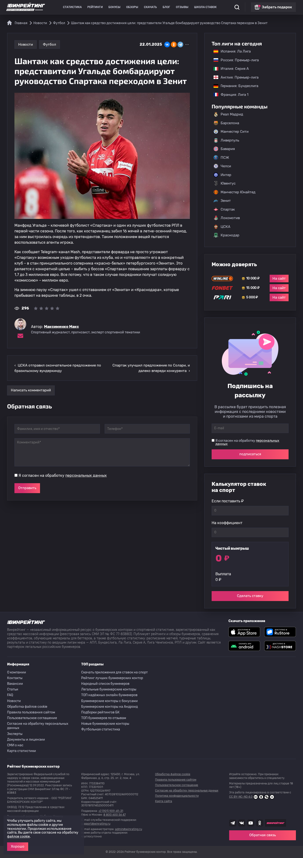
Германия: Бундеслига (237, 86)
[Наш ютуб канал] (250, 823)
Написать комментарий (31, 390)
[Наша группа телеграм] (232, 823)
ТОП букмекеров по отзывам (103, 718)
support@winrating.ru (95, 823)
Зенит (226, 201)
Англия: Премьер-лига (237, 77)
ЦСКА (225, 227)
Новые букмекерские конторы (105, 724)
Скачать (150, 7)
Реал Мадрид (232, 114)
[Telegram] (180, 44)
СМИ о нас (15, 745)
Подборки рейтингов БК (100, 712)
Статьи (12, 689)
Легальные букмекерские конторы (108, 689)
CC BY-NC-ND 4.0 (241, 796)
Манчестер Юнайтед (238, 192)
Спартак (228, 209)
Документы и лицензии (26, 740)
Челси (226, 166)
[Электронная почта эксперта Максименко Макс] (20, 336)
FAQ (10, 695)
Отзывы (182, 7)
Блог (166, 7)
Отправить (27, 488)
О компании (16, 672)
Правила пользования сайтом (31, 712)
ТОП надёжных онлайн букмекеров (109, 695)
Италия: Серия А (232, 68)
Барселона (230, 123)
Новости (25, 44)
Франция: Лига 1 (232, 95)
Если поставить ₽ (228, 501)
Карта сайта (163, 801)
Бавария (228, 149)
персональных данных (86, 475)
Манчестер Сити (235, 131)
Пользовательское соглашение (32, 718)
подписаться (250, 454)
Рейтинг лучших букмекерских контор (112, 678)
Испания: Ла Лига (236, 51)
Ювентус (228, 183)
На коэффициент (227, 523)
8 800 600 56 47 (114, 814)
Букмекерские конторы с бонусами (109, 701)
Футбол (49, 44)
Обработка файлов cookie (27, 707)
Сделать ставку (250, 596)
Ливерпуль (230, 140)
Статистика (72, 7)
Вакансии (15, 684)
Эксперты (14, 734)
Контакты (14, 678)
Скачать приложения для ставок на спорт (114, 672)
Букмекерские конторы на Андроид (109, 707)
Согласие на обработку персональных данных (37, 726)
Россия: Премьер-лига (237, 60)
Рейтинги (95, 7)
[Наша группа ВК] (241, 823)
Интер (226, 175)
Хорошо (17, 846)
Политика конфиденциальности (177, 795)
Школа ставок (205, 7)
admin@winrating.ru (128, 829)
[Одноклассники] (174, 44)
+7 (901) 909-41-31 (110, 811)
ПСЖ (225, 157)
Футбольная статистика (100, 729)
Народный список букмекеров (105, 684)
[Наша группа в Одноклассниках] (259, 823)
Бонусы (114, 7)
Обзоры (132, 7)
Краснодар (230, 235)
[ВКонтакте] (167, 44)
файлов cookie (18, 837)
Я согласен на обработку (62, 475)
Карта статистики (21, 751)
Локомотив (230, 218)
